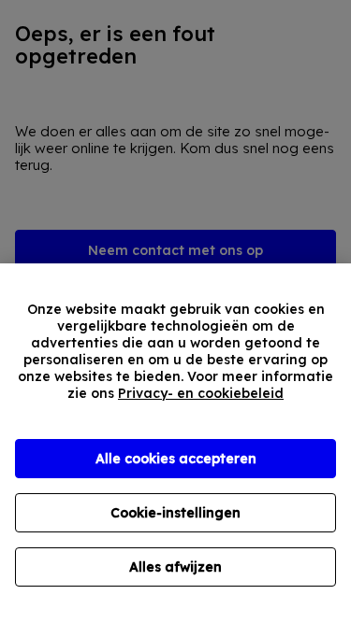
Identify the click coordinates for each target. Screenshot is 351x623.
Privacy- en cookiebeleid (201, 393)
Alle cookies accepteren (175, 458)
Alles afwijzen (175, 567)
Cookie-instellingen (175, 512)
